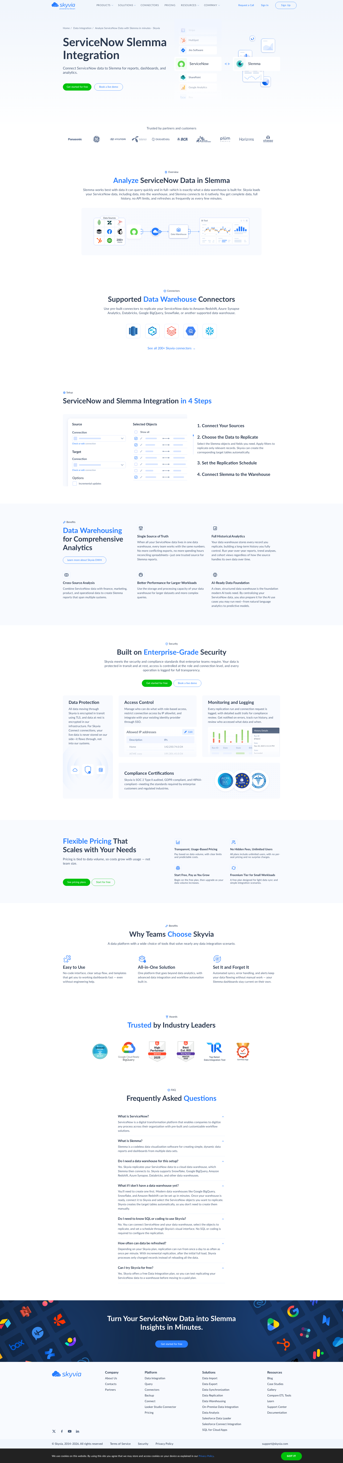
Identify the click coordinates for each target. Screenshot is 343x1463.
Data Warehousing (214, 1401)
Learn (270, 1401)
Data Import (209, 1378)
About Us (111, 1378)
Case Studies (275, 1384)
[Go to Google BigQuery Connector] (190, 331)
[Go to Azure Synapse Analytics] (152, 331)
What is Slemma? (130, 1141)
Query (149, 1384)
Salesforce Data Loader (216, 1418)
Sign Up (286, 5)
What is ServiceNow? (133, 1116)
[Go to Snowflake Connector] (210, 331)
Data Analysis (210, 1412)
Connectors (152, 1389)
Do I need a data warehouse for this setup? (148, 1161)
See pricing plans (76, 882)
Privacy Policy (164, 1443)
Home (66, 28)
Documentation (277, 1412)
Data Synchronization (215, 1389)
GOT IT (291, 1456)
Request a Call (246, 5)
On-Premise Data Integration (220, 1407)
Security (143, 1443)
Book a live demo (108, 87)
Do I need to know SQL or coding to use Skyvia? (152, 1219)
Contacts (110, 1384)
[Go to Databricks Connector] (171, 331)
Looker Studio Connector (160, 1407)
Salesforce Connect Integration (221, 1424)
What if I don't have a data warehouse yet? (148, 1185)
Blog (270, 1378)
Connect (150, 1401)
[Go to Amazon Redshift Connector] (133, 331)
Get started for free (77, 87)
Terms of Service (120, 1443)
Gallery (271, 1389)
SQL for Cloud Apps (214, 1429)
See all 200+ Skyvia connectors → (172, 348)
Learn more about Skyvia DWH (84, 560)
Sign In (265, 5)
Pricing (149, 1412)
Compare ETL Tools (279, 1395)
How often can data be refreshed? (142, 1243)
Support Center (277, 1407)
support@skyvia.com (275, 1443)
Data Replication (212, 1395)
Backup (149, 1395)
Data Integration (82, 28)
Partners (110, 1389)
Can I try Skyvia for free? (135, 1268)
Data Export (209, 1384)
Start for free (103, 882)
